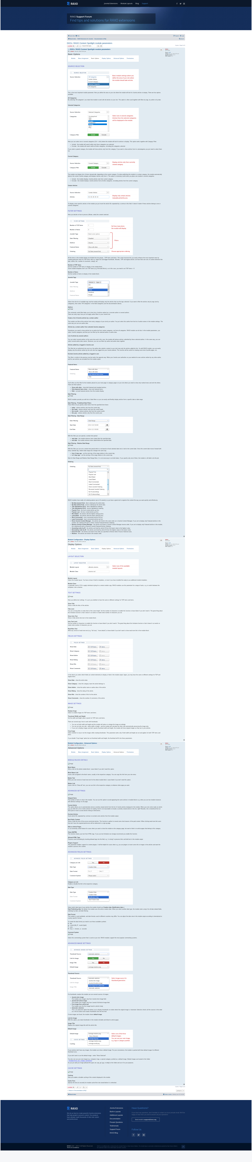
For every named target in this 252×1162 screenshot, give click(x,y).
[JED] (184, 4)
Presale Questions (116, 1122)
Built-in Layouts (115, 1111)
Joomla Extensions (111, 3)
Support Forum (115, 1129)
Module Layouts (126, 3)
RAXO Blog (114, 1133)
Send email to (145, 1119)
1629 (169, 52)
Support (145, 3)
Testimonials (114, 1126)
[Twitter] (181, 4)
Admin (166, 49)
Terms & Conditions (73, 1147)
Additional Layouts (116, 1115)
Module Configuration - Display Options (81, 539)
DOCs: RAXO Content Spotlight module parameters (89, 43)
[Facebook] (177, 4)
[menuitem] (77, 36)
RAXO (69, 1146)
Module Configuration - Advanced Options (82, 743)
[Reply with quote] (161, 50)
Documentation (115, 1119)
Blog (137, 3)
